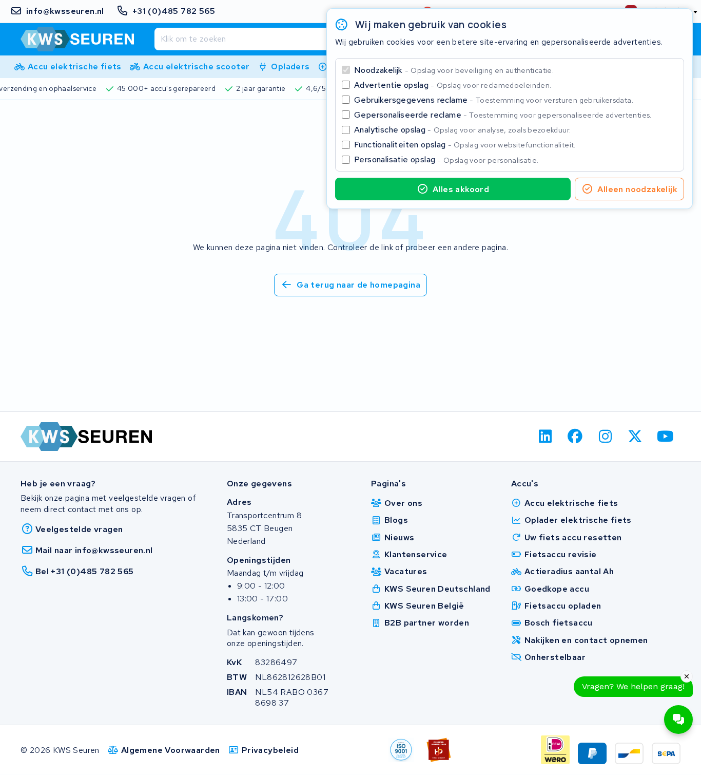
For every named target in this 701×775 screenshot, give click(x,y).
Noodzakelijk (454, 70)
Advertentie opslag (452, 85)
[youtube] (665, 436)
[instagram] (605, 436)
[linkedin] (545, 436)
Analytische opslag (462, 129)
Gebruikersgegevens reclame (493, 99)
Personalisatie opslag (446, 159)
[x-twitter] (635, 436)
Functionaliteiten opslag (465, 144)
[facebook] (575, 436)
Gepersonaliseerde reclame (503, 114)
